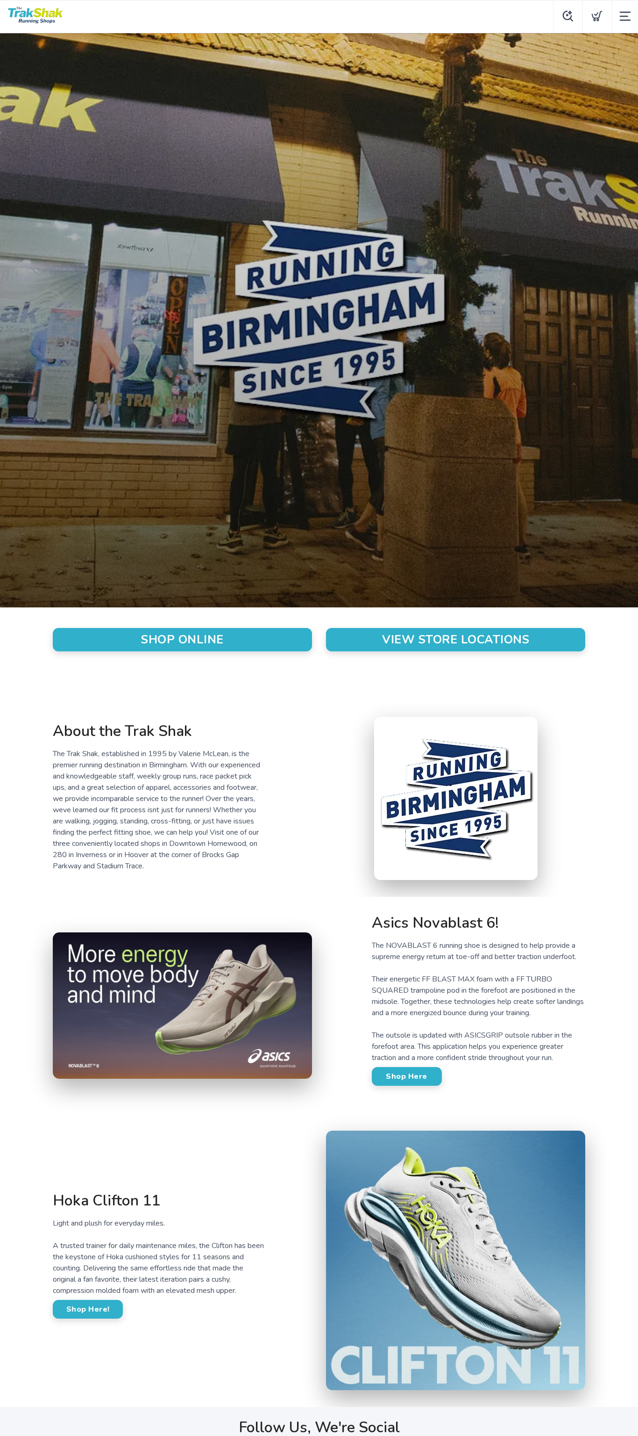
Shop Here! (88, 1309)
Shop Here (406, 1076)
